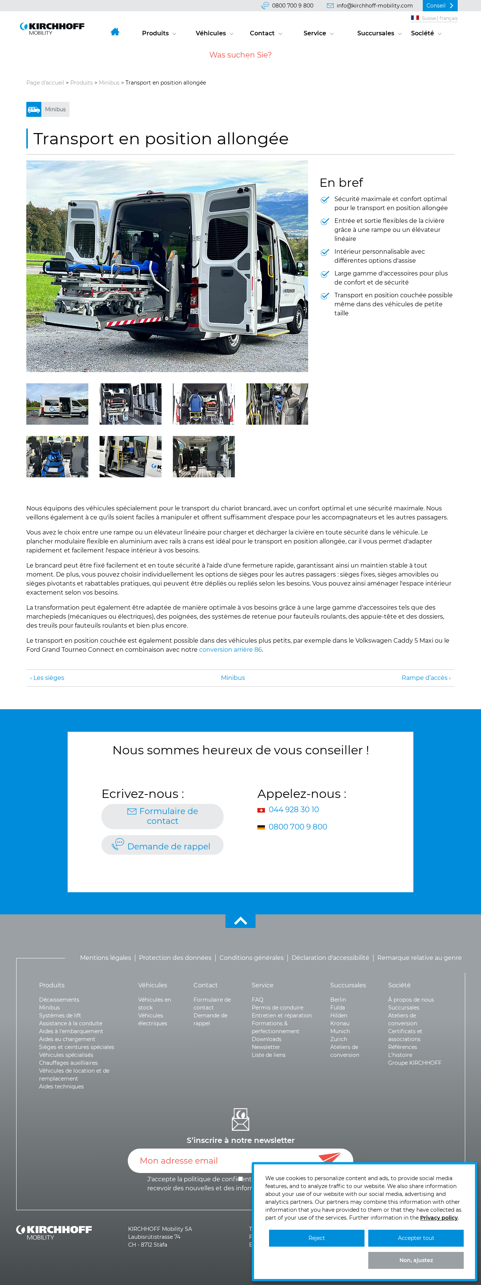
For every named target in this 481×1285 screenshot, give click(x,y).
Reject (317, 1238)
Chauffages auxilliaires (68, 1062)
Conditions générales (251, 957)
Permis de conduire (277, 1007)
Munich (340, 1031)
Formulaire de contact (168, 816)
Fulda (337, 1007)
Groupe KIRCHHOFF (415, 1062)
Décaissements (59, 999)
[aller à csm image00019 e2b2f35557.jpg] (204, 456)
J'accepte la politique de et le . (240, 1184)
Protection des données (175, 957)
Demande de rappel (168, 847)
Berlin (338, 999)
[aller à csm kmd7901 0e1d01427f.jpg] (204, 404)
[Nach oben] (240, 921)
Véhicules (211, 33)
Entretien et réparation (282, 1015)
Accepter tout (416, 1238)
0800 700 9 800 (292, 5)
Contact (262, 33)
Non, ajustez (416, 1260)
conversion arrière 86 (230, 649)
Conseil (436, 5)
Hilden (338, 1015)
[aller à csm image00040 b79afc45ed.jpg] (277, 404)
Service (315, 33)
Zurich (338, 1039)
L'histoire (400, 1055)
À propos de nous (411, 999)
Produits (155, 33)
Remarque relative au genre (419, 957)
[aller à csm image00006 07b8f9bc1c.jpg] (167, 266)
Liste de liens (269, 1055)
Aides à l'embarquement (71, 1031)
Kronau (339, 1023)
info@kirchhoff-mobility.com (375, 5)
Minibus (109, 82)
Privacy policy (439, 1217)
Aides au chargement (67, 1039)
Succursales (375, 33)
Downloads (266, 1039)
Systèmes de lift (60, 1015)
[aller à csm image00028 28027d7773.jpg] (57, 456)
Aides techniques (61, 1086)
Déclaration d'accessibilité (330, 957)
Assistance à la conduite (70, 1023)
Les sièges (48, 677)
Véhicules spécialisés (66, 1055)
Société (422, 33)
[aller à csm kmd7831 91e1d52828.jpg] (131, 404)
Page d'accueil (45, 82)
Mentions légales (105, 957)
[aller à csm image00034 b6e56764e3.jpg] (131, 456)
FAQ (257, 999)
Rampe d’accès (425, 677)
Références (402, 1047)
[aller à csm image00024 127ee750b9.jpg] (57, 404)
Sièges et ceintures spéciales (76, 1047)
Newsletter (266, 1047)
